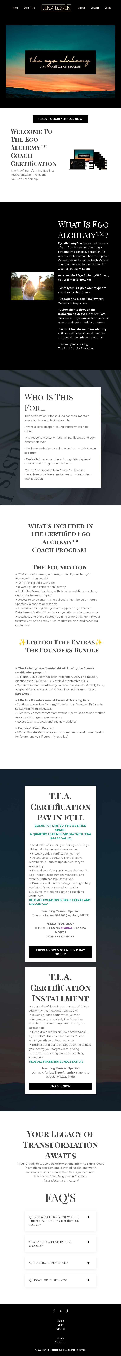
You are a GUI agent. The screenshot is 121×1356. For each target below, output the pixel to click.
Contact (95, 7)
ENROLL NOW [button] (60, 1086)
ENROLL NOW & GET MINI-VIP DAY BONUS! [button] (60, 952)
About (81, 7)
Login (108, 7)
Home (15, 7)
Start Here (29, 7)
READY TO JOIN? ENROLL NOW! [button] (60, 119)
